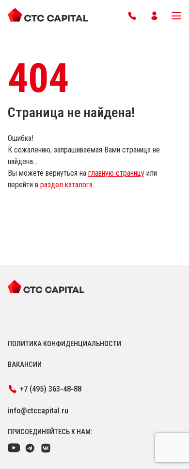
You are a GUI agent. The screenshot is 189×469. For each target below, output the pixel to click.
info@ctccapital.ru (38, 410)
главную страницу (116, 173)
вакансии (25, 364)
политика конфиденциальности (64, 343)
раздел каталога (66, 184)
